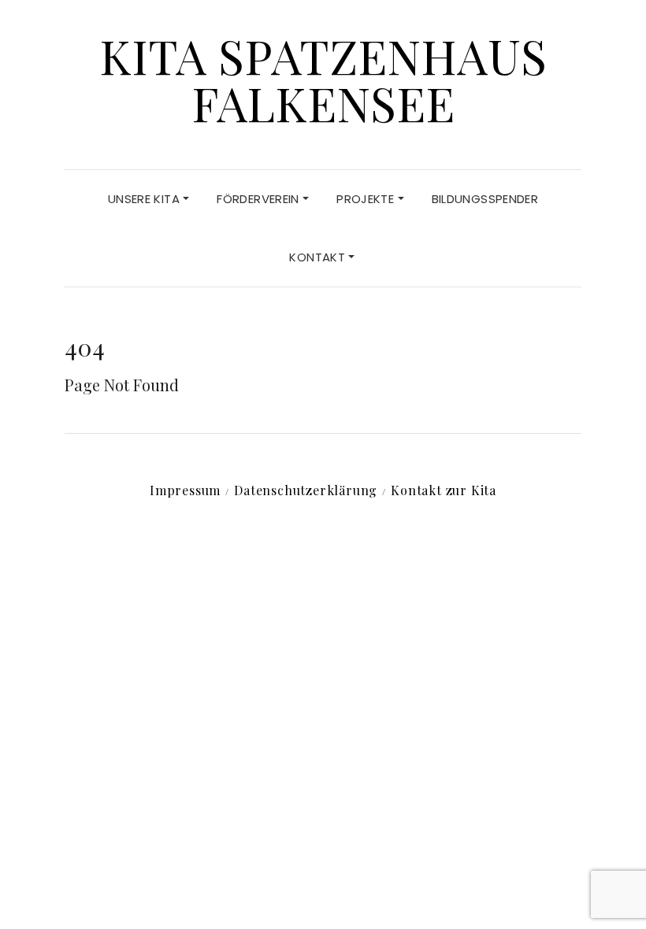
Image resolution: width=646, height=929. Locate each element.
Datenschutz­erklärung (305, 490)
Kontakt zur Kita (443, 490)
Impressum (185, 490)
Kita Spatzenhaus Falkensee (323, 79)
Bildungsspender (485, 199)
